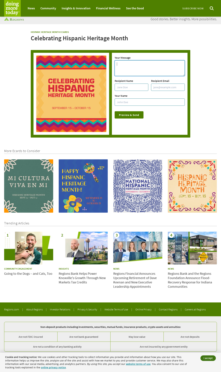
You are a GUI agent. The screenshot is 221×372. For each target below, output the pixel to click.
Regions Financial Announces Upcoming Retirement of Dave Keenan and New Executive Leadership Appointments (135, 280)
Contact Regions (168, 309)
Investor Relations (60, 309)
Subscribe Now (193, 8)
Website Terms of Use (116, 309)
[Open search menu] (211, 8)
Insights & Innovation (76, 8)
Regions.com (12, 309)
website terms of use (138, 364)
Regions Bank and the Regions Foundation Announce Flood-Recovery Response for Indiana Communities (190, 280)
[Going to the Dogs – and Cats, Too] (28, 248)
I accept (208, 358)
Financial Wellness (108, 8)
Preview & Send (129, 115)
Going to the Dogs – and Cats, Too (28, 273)
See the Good (135, 8)
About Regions (34, 309)
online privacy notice (53, 367)
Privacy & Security (88, 309)
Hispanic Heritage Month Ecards (50, 32)
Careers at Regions (195, 309)
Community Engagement (18, 268)
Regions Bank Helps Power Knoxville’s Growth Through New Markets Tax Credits (82, 277)
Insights (64, 268)
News (31, 8)
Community (48, 8)
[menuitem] (31, 8)
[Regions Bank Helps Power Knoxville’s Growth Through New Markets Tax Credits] (83, 248)
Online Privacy (143, 309)
